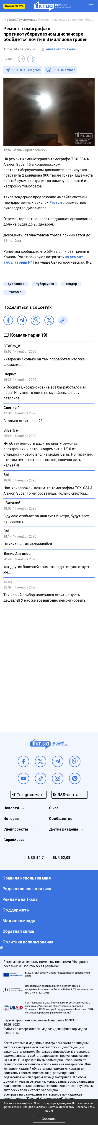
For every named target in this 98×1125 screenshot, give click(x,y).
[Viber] (35, 320)
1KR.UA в (26, 70)
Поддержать (14, 6)
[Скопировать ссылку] (63, 320)
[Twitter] (49, 320)
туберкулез (45, 284)
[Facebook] (8, 320)
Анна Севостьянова (61, 49)
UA (21, 59)
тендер (71, 284)
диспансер (16, 284)
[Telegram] (22, 320)
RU (30, 59)
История (11, 818)
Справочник (14, 840)
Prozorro (57, 202)
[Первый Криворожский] (52, 6)
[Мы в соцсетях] (23, 761)
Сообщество (60, 818)
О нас (54, 808)
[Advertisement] (49, 671)
